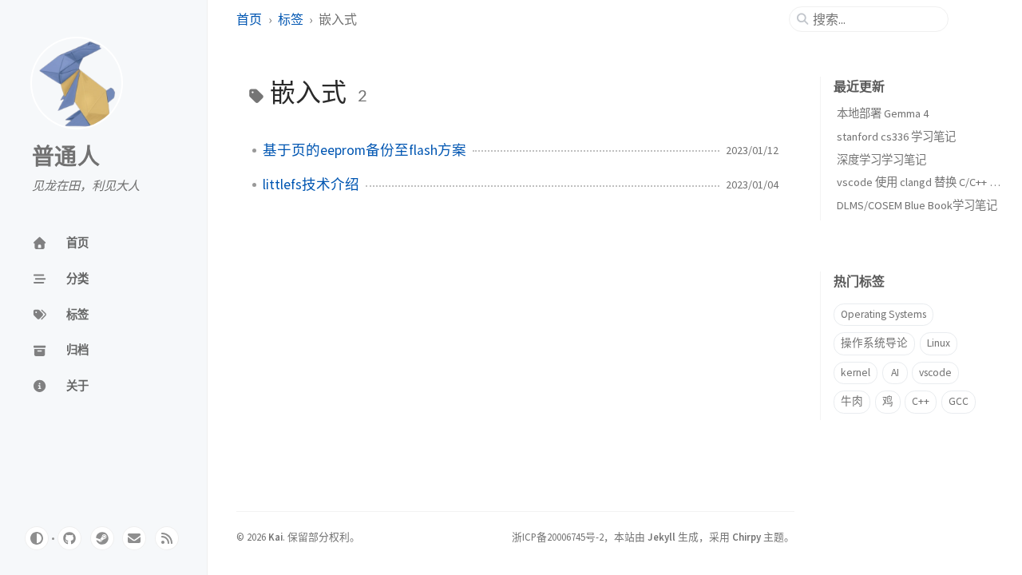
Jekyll (661, 536)
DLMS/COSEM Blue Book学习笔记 (917, 205)
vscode (935, 372)
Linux (938, 343)
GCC (959, 401)
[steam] (102, 538)
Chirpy (746, 536)
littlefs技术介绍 (311, 184)
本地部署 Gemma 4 (883, 113)
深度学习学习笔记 (881, 160)
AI (895, 372)
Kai (275, 536)
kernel (855, 372)
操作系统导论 (874, 343)
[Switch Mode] (37, 538)
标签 (290, 19)
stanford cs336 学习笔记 (896, 136)
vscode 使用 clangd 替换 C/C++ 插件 (924, 182)
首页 (249, 19)
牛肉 (852, 401)
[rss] (167, 538)
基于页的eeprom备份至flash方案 (364, 150)
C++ (920, 401)
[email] (134, 538)
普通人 (66, 157)
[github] (69, 538)
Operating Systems (883, 314)
